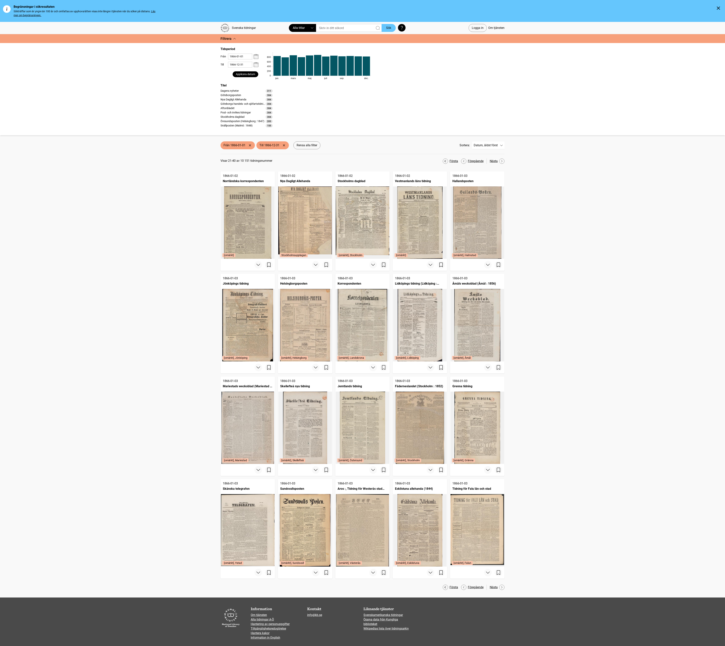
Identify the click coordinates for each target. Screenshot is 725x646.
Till (222, 64)
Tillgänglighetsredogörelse (268, 628)
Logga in (478, 28)
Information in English (265, 637)
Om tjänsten (496, 28)
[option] (247, 91)
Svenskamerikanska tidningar (383, 615)
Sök (388, 28)
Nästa (494, 161)
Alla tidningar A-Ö (262, 619)
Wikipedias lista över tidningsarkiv (386, 628)
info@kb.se (314, 615)
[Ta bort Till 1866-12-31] (284, 145)
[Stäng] (718, 8)
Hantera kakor (260, 633)
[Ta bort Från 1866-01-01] (250, 145)
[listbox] (247, 108)
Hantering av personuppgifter (270, 624)
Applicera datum (245, 74)
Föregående (476, 161)
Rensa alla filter (307, 145)
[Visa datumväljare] (256, 56)
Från (223, 56)
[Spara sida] (269, 265)
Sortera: (465, 145)
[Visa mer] (258, 265)
